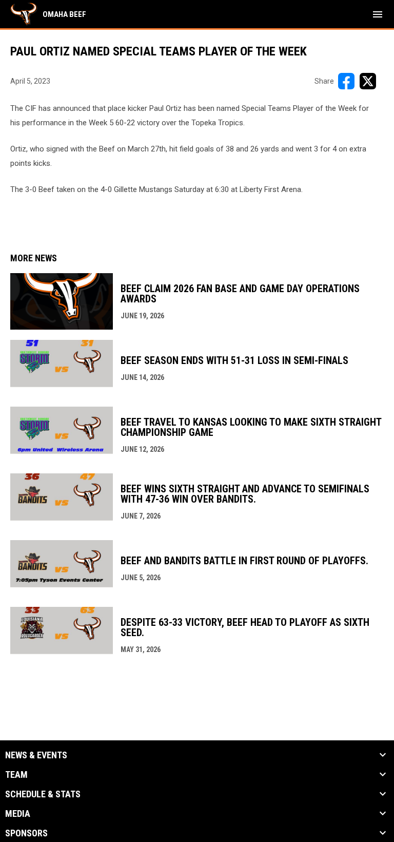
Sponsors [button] (26, 833)
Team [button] (16, 774)
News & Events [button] (36, 755)
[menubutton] (377, 14)
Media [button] (17, 813)
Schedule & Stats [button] (43, 794)
